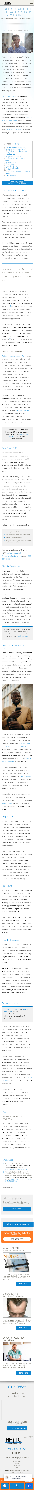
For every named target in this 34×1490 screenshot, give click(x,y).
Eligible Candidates (12, 157)
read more (23, 1284)
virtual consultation (13, 130)
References (10, 175)
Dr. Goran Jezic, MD (10, 96)
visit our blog (23, 636)
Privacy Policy (17, 1461)
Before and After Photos (14, 147)
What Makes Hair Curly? (15, 149)
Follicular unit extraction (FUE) (14, 356)
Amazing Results (11, 168)
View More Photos (17, 181)
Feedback (17, 1465)
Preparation (10, 162)
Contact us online (11, 1009)
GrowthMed (24, 1458)
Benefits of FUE (11, 155)
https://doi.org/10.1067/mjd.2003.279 (17, 1169)
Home (3, 30)
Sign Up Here (17, 1209)
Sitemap (17, 1463)
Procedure (9, 164)
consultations (25, 776)
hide (17, 144)
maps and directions (17, 1428)
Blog (17, 1467)
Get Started (17, 1239)
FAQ (7, 170)
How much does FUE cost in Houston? (18, 173)
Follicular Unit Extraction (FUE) (16, 152)
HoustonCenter (28, 1437)
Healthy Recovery (12, 166)
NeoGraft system (22, 410)
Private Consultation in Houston (14, 159)
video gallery (7, 803)
